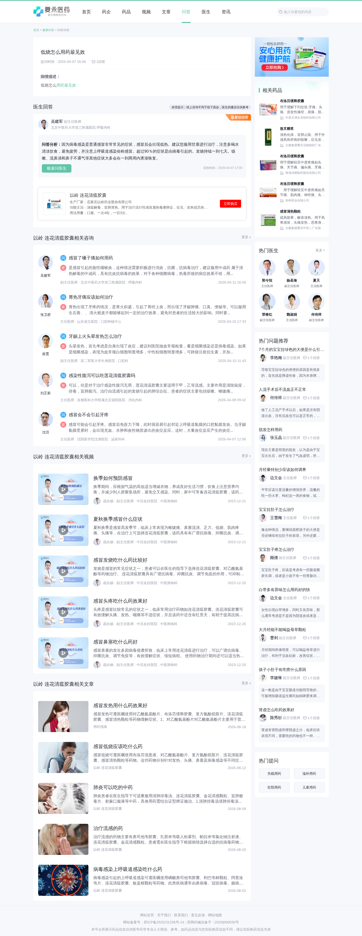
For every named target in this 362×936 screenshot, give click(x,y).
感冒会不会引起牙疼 (89, 414)
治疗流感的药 (108, 828)
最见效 (70, 85)
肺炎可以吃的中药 (113, 787)
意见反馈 (198, 915)
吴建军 (45, 275)
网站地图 (215, 915)
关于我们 (164, 915)
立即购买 (230, 204)
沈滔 (45, 432)
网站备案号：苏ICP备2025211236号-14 (153, 922)
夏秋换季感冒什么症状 (118, 519)
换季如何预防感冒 (113, 478)
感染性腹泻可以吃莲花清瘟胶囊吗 (102, 375)
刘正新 (45, 393)
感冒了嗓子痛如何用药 (91, 257)
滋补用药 (309, 773)
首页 (36, 30)
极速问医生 (56, 168)
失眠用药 (274, 773)
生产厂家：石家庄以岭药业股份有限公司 (101, 202)
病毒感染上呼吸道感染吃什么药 (127, 869)
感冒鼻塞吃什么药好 (115, 642)
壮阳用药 (274, 787)
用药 (60, 85)
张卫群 (45, 315)
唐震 (45, 354)
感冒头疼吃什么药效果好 (120, 601)
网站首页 (147, 915)
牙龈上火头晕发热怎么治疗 (95, 336)
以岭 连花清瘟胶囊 (88, 195)
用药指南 (100, 727)
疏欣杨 (108, 501)
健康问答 (48, 30)
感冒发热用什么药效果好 (120, 705)
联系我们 (181, 915)
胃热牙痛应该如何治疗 (91, 297)
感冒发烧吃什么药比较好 (120, 560)
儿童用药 (309, 787)
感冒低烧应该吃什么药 (118, 746)
